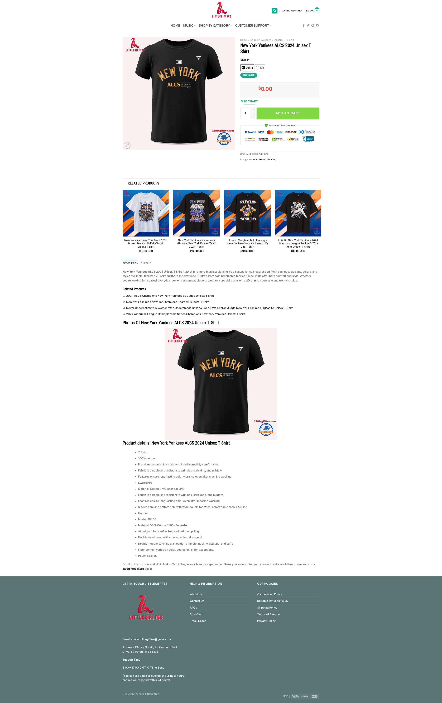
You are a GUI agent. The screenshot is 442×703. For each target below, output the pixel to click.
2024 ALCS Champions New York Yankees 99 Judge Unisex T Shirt (170, 295)
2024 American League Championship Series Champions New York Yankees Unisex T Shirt (185, 314)
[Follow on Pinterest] (312, 25)
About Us (196, 594)
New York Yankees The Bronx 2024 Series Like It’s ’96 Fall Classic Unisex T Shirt (145, 243)
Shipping (146, 263)
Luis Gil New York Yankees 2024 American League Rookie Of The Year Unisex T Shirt (298, 243)
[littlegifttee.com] (221, 10)
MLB (255, 159)
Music (188, 25)
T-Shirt (290, 40)
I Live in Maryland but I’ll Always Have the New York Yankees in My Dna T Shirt (247, 243)
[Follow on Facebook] (303, 25)
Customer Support (252, 25)
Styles (245, 59)
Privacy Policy (266, 621)
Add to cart (288, 113)
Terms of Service (268, 614)
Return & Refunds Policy (272, 601)
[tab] (130, 263)
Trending (271, 159)
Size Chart (196, 614)
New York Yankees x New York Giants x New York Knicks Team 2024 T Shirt (196, 243)
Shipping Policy (267, 607)
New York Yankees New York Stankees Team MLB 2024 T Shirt (167, 302)
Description (130, 263)
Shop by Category (261, 40)
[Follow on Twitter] (308, 25)
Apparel (279, 40)
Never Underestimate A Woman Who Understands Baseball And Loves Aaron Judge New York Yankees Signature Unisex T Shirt (209, 308)
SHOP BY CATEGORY (214, 25)
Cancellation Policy (269, 594)
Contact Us (197, 601)
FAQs (193, 607)
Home (175, 25)
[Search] (274, 11)
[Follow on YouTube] (317, 25)
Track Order (198, 621)
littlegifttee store (133, 568)
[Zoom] (127, 145)
